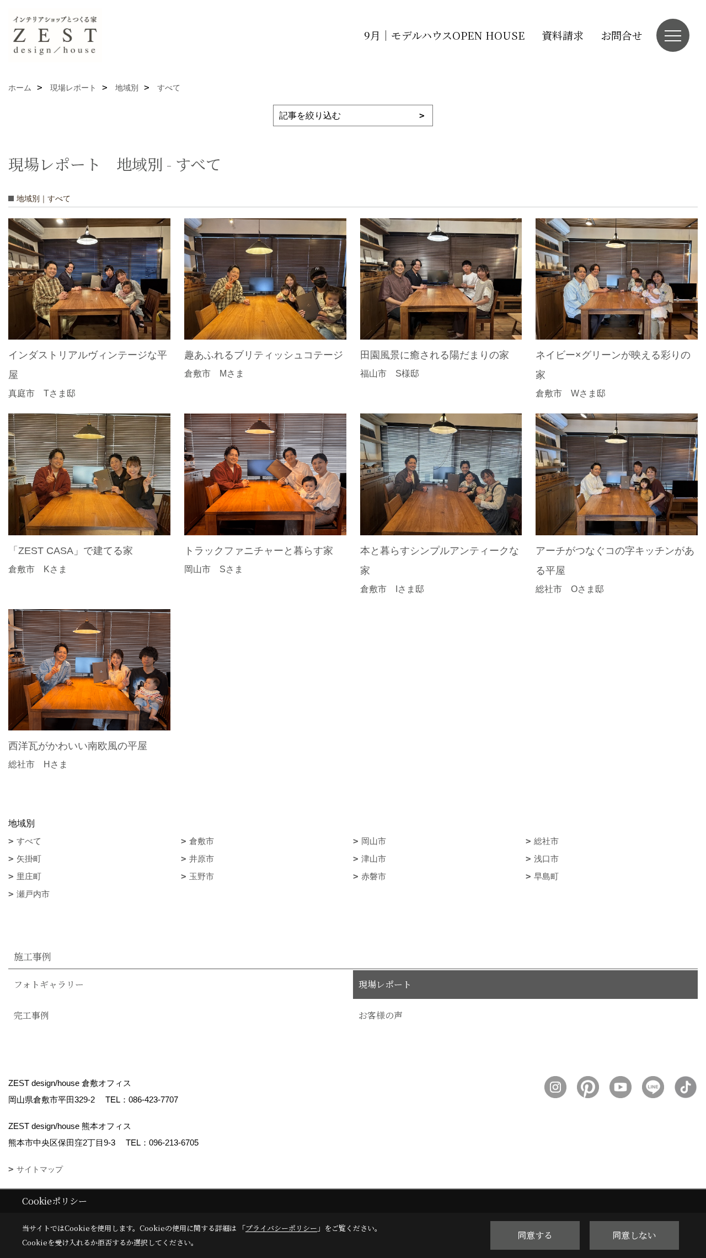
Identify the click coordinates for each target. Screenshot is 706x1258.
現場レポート (385, 984)
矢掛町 (29, 858)
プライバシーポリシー (281, 1228)
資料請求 (563, 35)
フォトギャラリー (49, 984)
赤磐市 (373, 876)
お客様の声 (381, 1015)
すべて (29, 841)
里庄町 (29, 876)
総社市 (546, 841)
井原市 (201, 858)
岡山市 (373, 841)
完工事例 (31, 1015)
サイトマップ (40, 1169)
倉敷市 (201, 841)
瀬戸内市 (33, 894)
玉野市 (201, 876)
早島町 (546, 876)
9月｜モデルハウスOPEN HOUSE (444, 35)
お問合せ (622, 35)
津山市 (373, 858)
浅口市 (546, 858)
